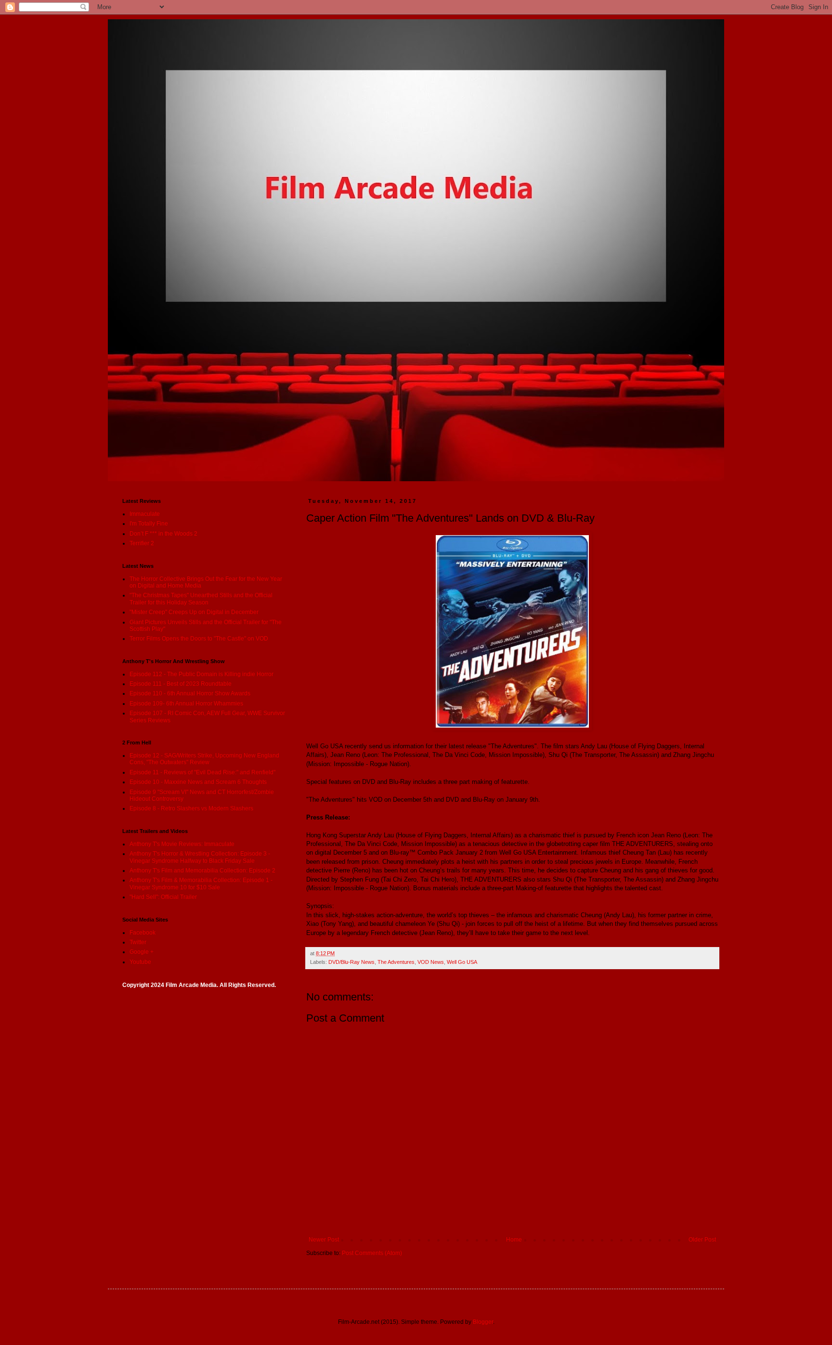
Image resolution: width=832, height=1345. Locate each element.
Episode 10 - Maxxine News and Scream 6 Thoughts (198, 782)
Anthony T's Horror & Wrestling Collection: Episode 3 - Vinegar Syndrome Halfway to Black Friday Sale (200, 857)
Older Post (702, 1239)
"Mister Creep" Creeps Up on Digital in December (194, 612)
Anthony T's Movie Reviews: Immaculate (182, 844)
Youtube (140, 962)
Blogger (483, 1322)
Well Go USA (462, 962)
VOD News (430, 962)
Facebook (143, 932)
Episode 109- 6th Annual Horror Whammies (186, 703)
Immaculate (145, 514)
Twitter (138, 942)
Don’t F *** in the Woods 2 (163, 533)
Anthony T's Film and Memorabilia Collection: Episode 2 (202, 870)
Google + (142, 951)
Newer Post (324, 1239)
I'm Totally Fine (149, 523)
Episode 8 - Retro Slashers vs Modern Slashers (191, 808)
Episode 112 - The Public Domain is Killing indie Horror (201, 674)
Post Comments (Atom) (372, 1253)
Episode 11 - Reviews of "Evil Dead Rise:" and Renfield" (202, 772)
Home (514, 1239)
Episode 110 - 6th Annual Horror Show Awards (190, 693)
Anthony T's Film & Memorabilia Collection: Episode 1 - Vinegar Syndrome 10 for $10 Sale (201, 883)
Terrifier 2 (142, 543)
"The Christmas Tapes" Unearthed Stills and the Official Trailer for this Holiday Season (201, 598)
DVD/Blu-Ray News (351, 962)
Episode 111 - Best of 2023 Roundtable (181, 683)
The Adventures (396, 962)
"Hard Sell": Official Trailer (163, 897)
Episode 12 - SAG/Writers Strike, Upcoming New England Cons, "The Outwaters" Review (204, 759)
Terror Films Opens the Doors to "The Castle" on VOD (199, 638)
